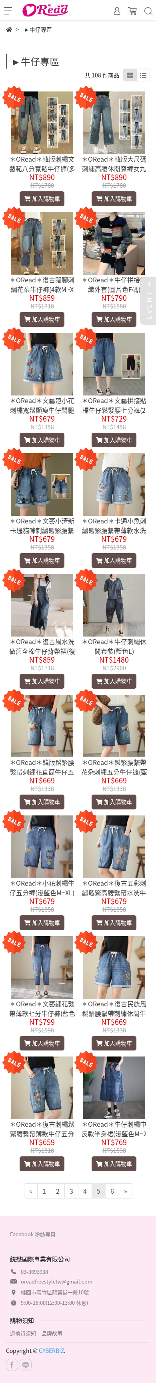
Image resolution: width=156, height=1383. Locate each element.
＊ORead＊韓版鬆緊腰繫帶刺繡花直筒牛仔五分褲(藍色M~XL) (42, 771)
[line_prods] (143, 75)
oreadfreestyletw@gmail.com (56, 1281)
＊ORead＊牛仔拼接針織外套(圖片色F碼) (114, 284)
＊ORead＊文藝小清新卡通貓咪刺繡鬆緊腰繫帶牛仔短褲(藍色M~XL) (42, 530)
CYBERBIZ (51, 1350)
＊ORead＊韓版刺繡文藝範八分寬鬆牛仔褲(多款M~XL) (42, 168)
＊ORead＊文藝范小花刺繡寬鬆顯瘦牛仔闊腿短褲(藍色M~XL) (42, 409)
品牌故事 (52, 1333)
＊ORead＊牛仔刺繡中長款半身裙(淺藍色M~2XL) (114, 1133)
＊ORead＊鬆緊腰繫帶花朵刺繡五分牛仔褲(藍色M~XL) (114, 771)
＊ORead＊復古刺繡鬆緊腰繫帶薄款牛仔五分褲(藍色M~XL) (42, 1133)
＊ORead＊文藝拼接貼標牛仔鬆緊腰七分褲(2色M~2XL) (114, 409)
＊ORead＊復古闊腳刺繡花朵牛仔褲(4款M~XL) (42, 289)
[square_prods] (130, 75)
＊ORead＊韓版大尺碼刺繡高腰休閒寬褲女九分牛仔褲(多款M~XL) (114, 168)
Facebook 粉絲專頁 (33, 1234)
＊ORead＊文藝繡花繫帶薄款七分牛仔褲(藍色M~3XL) (42, 1013)
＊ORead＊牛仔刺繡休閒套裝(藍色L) (114, 646)
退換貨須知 (23, 1333)
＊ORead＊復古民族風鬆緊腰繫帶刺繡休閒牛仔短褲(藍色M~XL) (114, 1013)
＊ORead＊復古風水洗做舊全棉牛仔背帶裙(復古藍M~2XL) (42, 651)
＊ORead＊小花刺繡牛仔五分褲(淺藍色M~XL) (42, 887)
